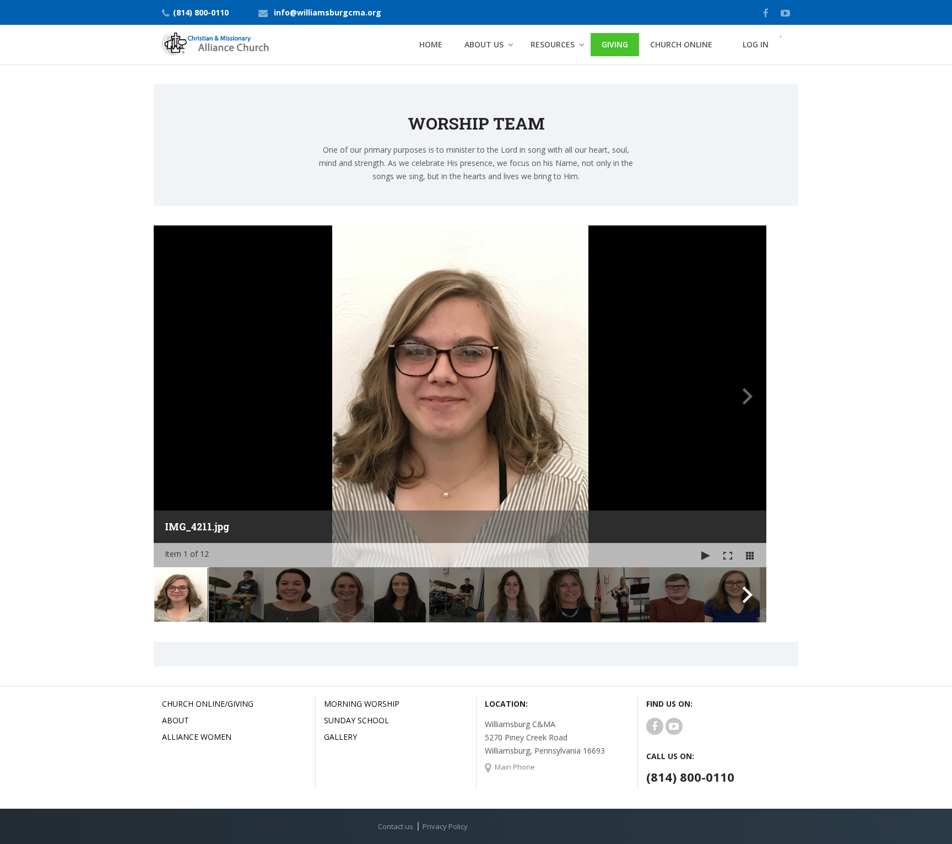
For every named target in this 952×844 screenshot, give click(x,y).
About (175, 720)
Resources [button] (553, 44)
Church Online (681, 44)
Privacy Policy (445, 826)
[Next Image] (747, 396)
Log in (756, 44)
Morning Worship (361, 703)
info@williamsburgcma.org (327, 12)
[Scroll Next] (747, 595)
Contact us (395, 826)
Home (430, 44)
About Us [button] (484, 44)
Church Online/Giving (207, 703)
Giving (615, 44)
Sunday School (356, 720)
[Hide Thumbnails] (749, 555)
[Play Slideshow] (705, 555)
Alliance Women (196, 737)
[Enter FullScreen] (727, 555)
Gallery (340, 737)
